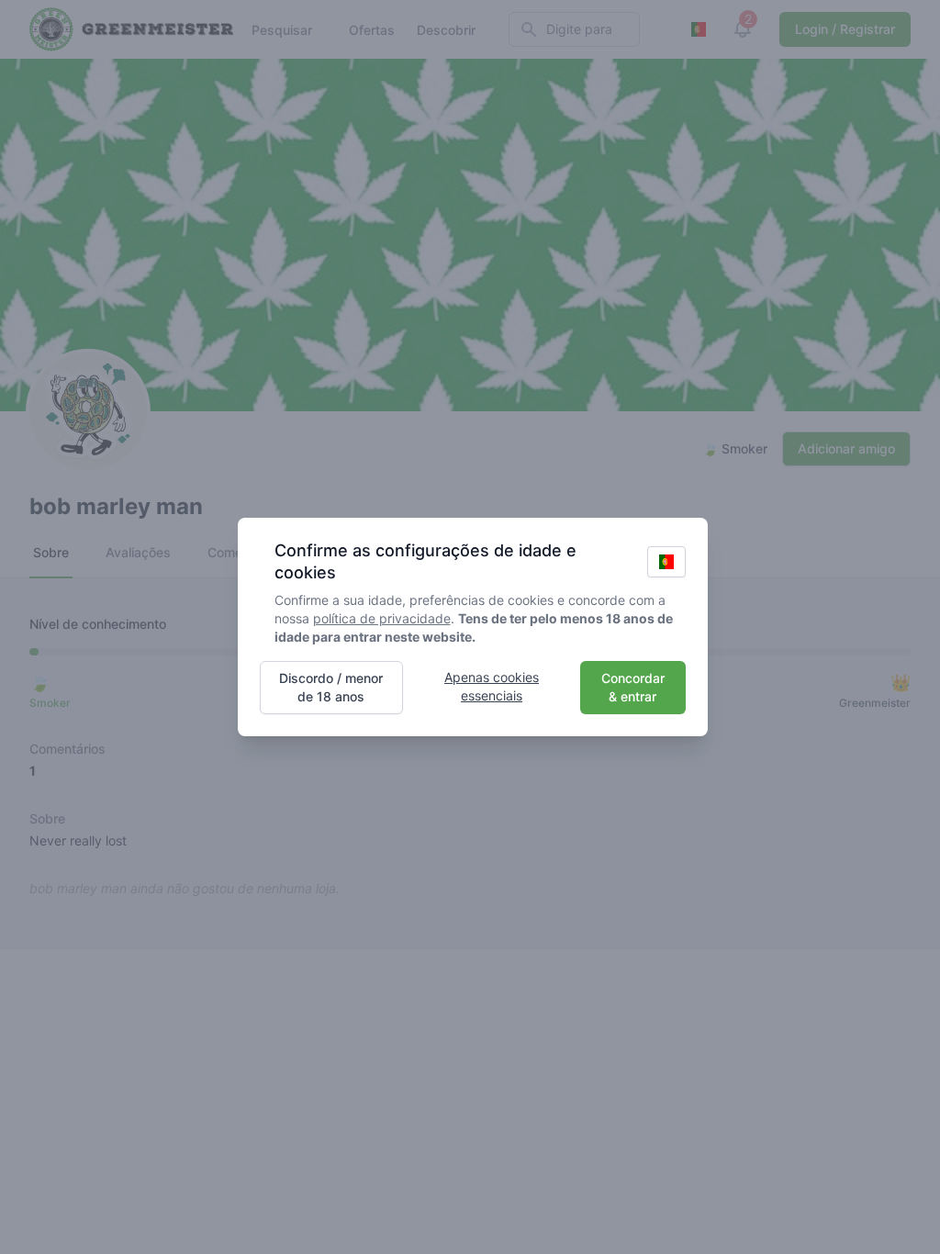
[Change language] (666, 561)
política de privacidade (382, 618)
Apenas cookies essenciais (491, 686)
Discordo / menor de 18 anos (331, 687)
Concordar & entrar (633, 687)
